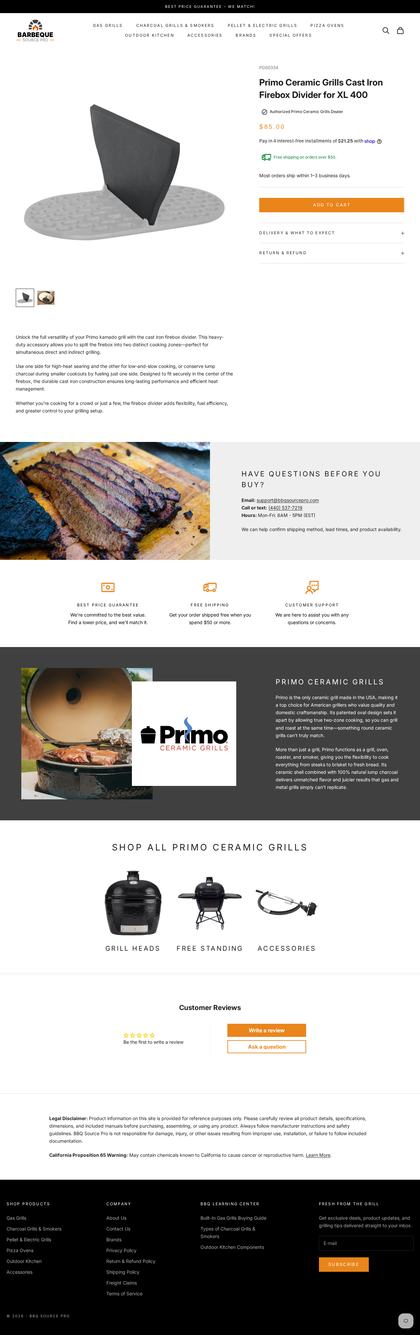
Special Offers (290, 35)
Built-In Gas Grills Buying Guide (233, 1218)
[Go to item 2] (46, 298)
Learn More (318, 1155)
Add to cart (331, 205)
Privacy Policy (121, 1250)
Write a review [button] (267, 1030)
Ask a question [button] (267, 1046)
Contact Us (118, 1228)
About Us (116, 1218)
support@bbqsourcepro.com (288, 500)
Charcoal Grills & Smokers (175, 25)
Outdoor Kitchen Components (232, 1247)
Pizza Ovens (327, 25)
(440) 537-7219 (285, 507)
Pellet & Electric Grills (263, 25)
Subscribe (343, 1264)
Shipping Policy (122, 1272)
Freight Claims (121, 1283)
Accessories (205, 35)
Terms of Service (124, 1293)
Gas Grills (108, 25)
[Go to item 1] (25, 298)
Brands (246, 35)
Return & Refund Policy (131, 1261)
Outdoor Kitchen (149, 35)
